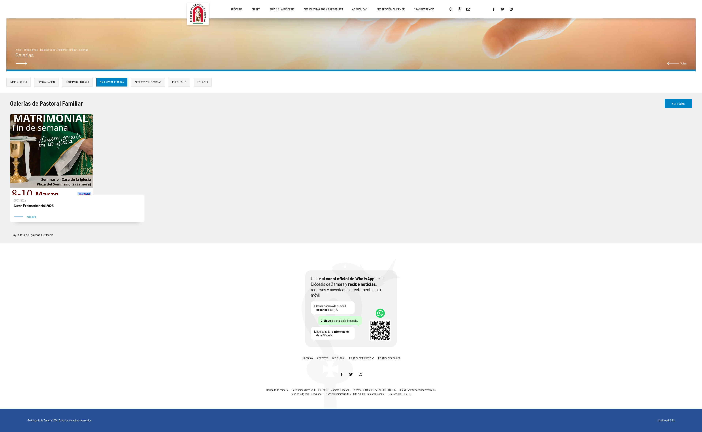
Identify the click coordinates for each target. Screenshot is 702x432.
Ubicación (307, 358)
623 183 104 (380, 313)
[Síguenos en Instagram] (360, 374)
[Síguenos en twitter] (502, 9)
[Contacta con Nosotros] (468, 9)
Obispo (256, 9)
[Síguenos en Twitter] (351, 374)
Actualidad (359, 9)
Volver (683, 63)
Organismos (31, 49)
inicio (19, 49)
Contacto (322, 358)
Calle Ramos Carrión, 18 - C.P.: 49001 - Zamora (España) (320, 389)
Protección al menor (391, 9)
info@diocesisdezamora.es (421, 389)
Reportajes (179, 82)
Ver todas (678, 103)
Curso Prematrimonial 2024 (34, 206)
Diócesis (236, 9)
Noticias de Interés (77, 82)
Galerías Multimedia (112, 82)
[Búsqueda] (450, 9)
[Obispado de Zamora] (198, 9)
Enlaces (202, 82)
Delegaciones (47, 49)
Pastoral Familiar (67, 49)
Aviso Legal (338, 358)
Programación (46, 82)
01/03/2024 (20, 200)
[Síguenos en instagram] (511, 9)
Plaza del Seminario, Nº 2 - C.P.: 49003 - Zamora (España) (355, 393)
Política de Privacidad (361, 358)
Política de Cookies (389, 358)
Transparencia (424, 9)
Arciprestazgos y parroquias (323, 9)
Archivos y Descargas (148, 82)
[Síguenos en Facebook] (341, 374)
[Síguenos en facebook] (493, 9)
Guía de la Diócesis (282, 9)
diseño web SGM (666, 420)
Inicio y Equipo (18, 82)
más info (31, 216)
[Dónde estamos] (459, 9)
